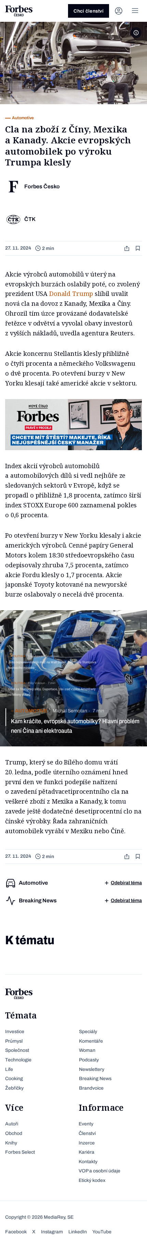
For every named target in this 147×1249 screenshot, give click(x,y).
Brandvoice (91, 1088)
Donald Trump (71, 293)
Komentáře (91, 1041)
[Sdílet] (127, 248)
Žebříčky (14, 1088)
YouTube (101, 1231)
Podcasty (89, 1059)
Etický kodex (92, 1180)
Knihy (11, 1142)
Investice (14, 1031)
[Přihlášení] (118, 11)
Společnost (17, 1050)
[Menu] (135, 11)
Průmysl (14, 1041)
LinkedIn (77, 1231)
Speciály (88, 1031)
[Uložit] (138, 248)
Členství (87, 1133)
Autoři (11, 1123)
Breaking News (95, 1078)
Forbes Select (20, 1152)
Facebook (16, 1231)
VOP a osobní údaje (99, 1170)
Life (9, 1069)
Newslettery (91, 1069)
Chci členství (89, 11)
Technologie (18, 1059)
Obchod (13, 1133)
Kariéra (86, 1152)
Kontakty (88, 1161)
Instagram (52, 1231)
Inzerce (87, 1142)
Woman (87, 1050)
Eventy (86, 1123)
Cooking (14, 1078)
